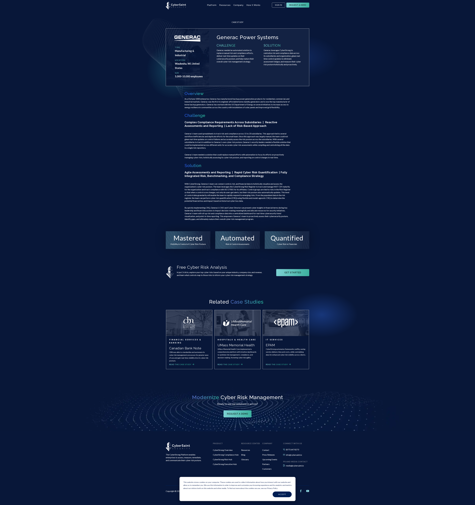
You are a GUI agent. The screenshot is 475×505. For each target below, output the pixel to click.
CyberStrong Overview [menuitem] (223, 450)
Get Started (292, 272)
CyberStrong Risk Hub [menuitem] (222, 459)
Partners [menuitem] (266, 464)
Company (238, 5)
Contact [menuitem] (265, 450)
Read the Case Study (180, 364)
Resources (225, 5)
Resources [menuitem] (245, 450)
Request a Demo (297, 5)
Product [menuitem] (218, 443)
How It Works (253, 5)
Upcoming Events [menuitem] (269, 459)
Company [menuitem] (267, 443)
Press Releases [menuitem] (268, 455)
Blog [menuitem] (243, 455)
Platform (212, 5)
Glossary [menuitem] (245, 459)
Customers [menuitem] (267, 469)
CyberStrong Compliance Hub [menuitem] (226, 455)
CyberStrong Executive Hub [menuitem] (225, 464)
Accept (282, 494)
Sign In (278, 5)
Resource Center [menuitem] (250, 443)
